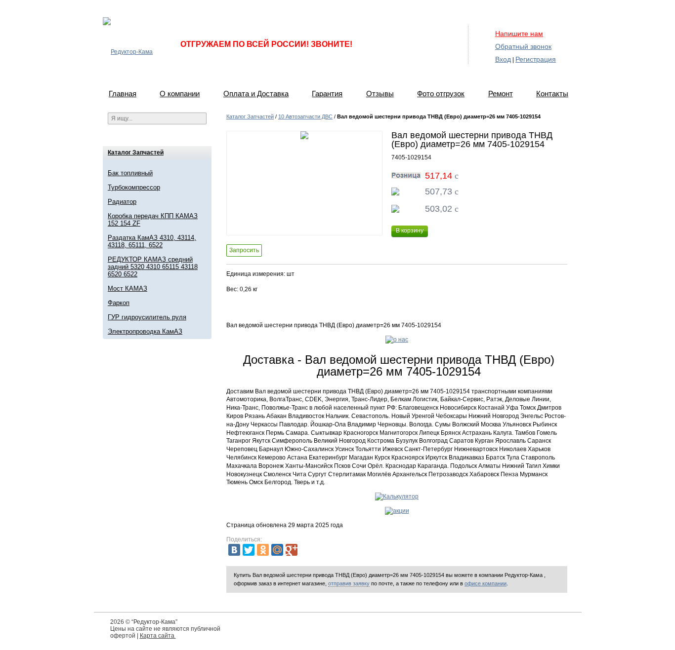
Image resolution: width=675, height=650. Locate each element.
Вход (503, 59)
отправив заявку (349, 583)
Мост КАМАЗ (127, 288)
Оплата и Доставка (256, 93)
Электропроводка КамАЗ (145, 331)
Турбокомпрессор (134, 187)
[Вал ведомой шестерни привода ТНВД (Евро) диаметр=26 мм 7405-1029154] (304, 183)
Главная (122, 93)
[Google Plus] (291, 550)
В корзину (409, 230)
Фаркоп (118, 302)
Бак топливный (130, 173)
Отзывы (380, 93)
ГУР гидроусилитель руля (147, 317)
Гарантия (327, 93)
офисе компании (485, 583)
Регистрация (535, 59)
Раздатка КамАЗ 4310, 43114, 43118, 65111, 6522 (152, 241)
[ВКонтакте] (234, 550)
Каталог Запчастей (136, 152)
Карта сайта (158, 635)
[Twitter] (248, 550)
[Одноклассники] (263, 550)
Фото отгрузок (440, 93)
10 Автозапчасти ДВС (305, 116)
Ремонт (500, 93)
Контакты (552, 93)
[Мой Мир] (277, 550)
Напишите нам (519, 34)
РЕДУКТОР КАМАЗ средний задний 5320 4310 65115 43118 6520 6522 (153, 267)
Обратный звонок (523, 46)
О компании (180, 93)
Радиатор (122, 201)
